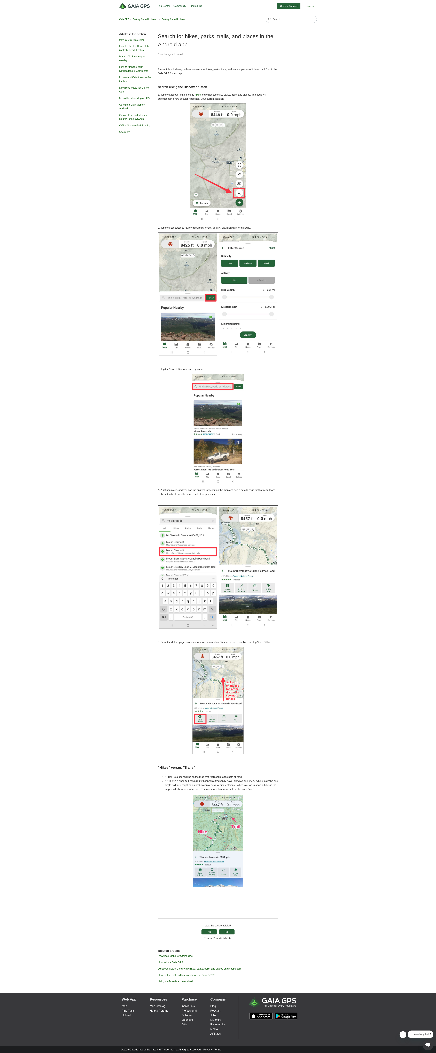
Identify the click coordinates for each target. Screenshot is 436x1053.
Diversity (215, 1019)
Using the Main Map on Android (132, 106)
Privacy (207, 1049)
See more (124, 131)
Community (179, 5)
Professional (189, 1010)
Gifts (184, 1024)
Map (124, 1006)
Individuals (188, 1006)
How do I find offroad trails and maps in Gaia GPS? (186, 975)
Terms (217, 1049)
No (226, 932)
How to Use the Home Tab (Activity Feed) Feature (134, 48)
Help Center (163, 5)
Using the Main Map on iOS (134, 98)
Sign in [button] (310, 6)
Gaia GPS (124, 19)
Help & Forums (159, 1010)
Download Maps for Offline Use (134, 89)
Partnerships (218, 1024)
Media (214, 1029)
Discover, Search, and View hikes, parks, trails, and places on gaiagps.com (200, 968)
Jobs (213, 1015)
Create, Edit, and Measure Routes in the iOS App (133, 117)
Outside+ (187, 1015)
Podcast (215, 1010)
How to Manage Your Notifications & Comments (133, 68)
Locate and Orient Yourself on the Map (135, 79)
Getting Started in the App (145, 19)
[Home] (136, 6)
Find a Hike (196, 5)
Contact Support (289, 6)
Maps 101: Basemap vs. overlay (132, 58)
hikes (198, 94)
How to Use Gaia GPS (131, 39)
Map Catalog (157, 1006)
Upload (126, 1015)
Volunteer (187, 1019)
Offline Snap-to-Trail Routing (134, 125)
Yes (209, 932)
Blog (213, 1006)
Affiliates (215, 1033)
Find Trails (128, 1010)
